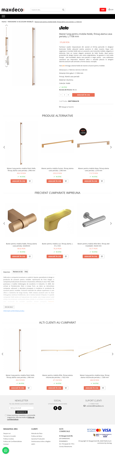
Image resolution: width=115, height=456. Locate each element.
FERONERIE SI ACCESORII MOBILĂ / (21, 22)
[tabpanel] (34, 56)
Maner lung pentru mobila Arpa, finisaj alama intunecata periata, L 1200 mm (94, 376)
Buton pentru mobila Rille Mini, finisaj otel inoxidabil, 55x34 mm (93, 245)
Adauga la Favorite (67, 107)
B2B (102, 10)
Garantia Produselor (38, 439)
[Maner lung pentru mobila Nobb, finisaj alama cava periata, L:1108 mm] (34, 56)
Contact (6, 444)
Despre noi (7, 433)
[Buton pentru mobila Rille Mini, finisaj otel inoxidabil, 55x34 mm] (93, 220)
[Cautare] (63, 10)
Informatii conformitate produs (13, 311)
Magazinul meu (10, 429)
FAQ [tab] (26, 272)
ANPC (33, 444)
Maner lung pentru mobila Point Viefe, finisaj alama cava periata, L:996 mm (21, 169)
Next (6, 66)
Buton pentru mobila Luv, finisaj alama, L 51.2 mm (57, 245)
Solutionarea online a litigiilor (41, 441)
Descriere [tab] (6, 272)
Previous (6, 26)
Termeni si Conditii (9, 436)
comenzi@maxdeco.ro (95, 406)
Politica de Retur (36, 436)
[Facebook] (55, 408)
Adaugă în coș (83, 95)
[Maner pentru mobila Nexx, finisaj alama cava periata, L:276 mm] (93, 144)
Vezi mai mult (9, 307)
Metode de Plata (36, 433)
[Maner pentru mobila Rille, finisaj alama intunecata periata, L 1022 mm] (57, 350)
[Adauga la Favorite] (29, 181)
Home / (5, 22)
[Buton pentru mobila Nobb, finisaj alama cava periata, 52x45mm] (21, 220)
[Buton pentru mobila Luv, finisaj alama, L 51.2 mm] (57, 220)
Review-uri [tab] (17, 272)
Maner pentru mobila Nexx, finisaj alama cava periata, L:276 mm (93, 169)
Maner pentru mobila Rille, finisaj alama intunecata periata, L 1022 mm (57, 376)
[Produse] (4, 17)
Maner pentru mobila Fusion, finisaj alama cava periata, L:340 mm (57, 169)
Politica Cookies (8, 439)
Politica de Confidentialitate (12, 441)
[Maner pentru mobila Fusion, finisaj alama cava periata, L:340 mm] (57, 143)
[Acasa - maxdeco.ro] (13, 9)
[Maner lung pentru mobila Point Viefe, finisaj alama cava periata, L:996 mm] (21, 143)
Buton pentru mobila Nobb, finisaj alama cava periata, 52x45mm (21, 245)
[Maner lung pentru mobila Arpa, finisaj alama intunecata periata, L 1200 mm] (95, 350)
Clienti (34, 429)
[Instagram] (60, 408)
